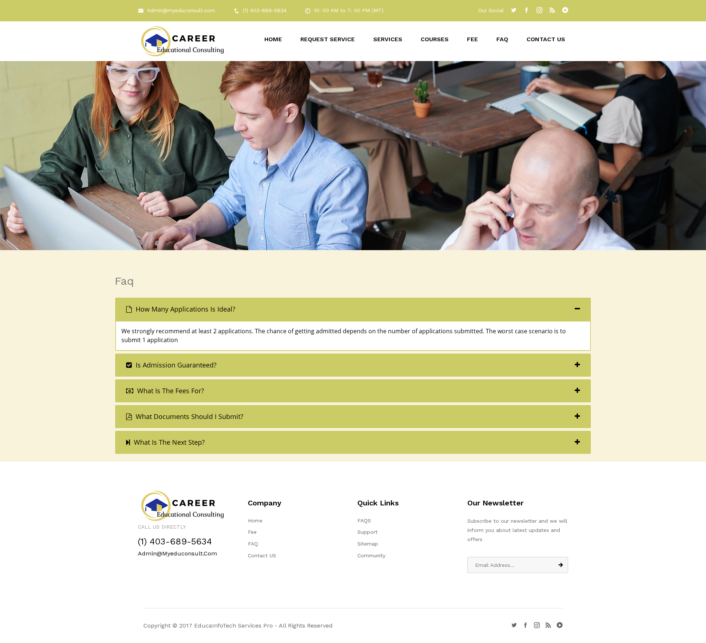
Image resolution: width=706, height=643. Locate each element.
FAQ (502, 39)
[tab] (353, 309)
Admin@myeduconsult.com (181, 10)
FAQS (364, 520)
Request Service (327, 39)
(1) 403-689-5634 (264, 10)
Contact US (546, 39)
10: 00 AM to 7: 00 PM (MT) (349, 10)
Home (273, 39)
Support (367, 532)
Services (387, 39)
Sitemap (367, 544)
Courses (435, 39)
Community (371, 555)
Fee (472, 39)
